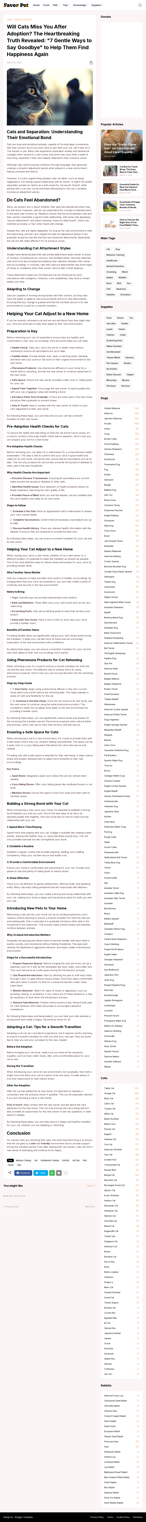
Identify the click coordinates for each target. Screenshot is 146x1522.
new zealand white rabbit (121, 1477)
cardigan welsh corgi (121, 776)
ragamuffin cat (121, 1231)
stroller (127, 363)
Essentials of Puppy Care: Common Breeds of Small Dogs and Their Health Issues (130, 205)
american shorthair (121, 1149)
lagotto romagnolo (121, 1000)
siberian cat (121, 1216)
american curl (121, 1246)
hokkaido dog (121, 806)
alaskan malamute (121, 551)
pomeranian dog (121, 464)
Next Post (89, 1206)
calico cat (121, 1103)
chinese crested (121, 781)
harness (129, 357)
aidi (121, 883)
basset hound (121, 673)
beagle (121, 485)
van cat (121, 1374)
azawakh (121, 903)
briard (121, 913)
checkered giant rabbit (121, 1401)
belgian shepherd (121, 684)
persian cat (121, 1129)
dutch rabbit (121, 1421)
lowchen (121, 1010)
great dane (121, 587)
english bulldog (121, 515)
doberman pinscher (121, 510)
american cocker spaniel (121, 709)
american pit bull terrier (121, 714)
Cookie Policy (123, 1517)
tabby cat (121, 1088)
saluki (121, 842)
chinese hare (121, 1411)
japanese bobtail (121, 1333)
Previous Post (11, 1206)
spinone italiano (121, 1056)
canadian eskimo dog (121, 929)
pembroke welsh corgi (121, 827)
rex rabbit (121, 1487)
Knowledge (79, 5)
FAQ (55, 5)
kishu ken (121, 990)
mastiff (121, 612)
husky (121, 428)
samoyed (121, 480)
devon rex (121, 1262)
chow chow (121, 531)
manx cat (121, 1287)
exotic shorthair (121, 1195)
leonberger (121, 1005)
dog (118, 249)
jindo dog (121, 980)
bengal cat (121, 1175)
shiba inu (121, 413)
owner (11, 1165)
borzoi (121, 770)
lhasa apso (121, 821)
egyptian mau (121, 1318)
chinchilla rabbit (121, 1406)
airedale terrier (121, 888)
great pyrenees (121, 694)
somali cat (121, 1297)
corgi (121, 434)
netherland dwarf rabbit (121, 1472)
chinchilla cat (121, 1221)
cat (35, 1160)
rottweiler (121, 546)
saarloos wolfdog (121, 1031)
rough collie (121, 837)
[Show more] (66, 1173)
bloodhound (121, 908)
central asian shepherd (121, 939)
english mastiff (121, 791)
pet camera (112, 363)
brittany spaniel (121, 918)
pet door (125, 386)
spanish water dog (121, 760)
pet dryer (111, 386)
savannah (121, 1353)
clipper (130, 374)
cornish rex (121, 1313)
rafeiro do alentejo (121, 1026)
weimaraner (121, 704)
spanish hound (121, 1051)
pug (121, 469)
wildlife (122, 277)
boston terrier (121, 689)
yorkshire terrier (121, 505)
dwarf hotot (121, 1426)
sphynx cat (121, 1190)
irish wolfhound (121, 969)
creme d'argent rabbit (121, 1416)
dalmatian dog (121, 628)
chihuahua (121, 454)
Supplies (96, 5)
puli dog (121, 832)
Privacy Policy (97, 1517)
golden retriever (121, 408)
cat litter (111, 323)
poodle (121, 423)
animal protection (115, 266)
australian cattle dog (121, 893)
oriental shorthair (121, 1292)
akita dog (121, 525)
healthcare (112, 260)
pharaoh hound (121, 1015)
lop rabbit (121, 1467)
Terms (110, 1517)
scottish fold (121, 1159)
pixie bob (121, 1348)
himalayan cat (121, 1211)
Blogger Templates (24, 1517)
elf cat (121, 1323)
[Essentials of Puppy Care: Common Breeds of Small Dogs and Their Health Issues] (110, 206)
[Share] (90, 62)
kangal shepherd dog (121, 985)
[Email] (59, 1173)
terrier (121, 867)
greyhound (121, 592)
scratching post (114, 340)
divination (125, 294)
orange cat (121, 1093)
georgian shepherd (121, 959)
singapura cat (121, 1241)
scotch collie (121, 847)
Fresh (46, 5)
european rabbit (121, 1431)
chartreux (121, 1277)
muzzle (125, 380)
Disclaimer (138, 1517)
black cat (121, 1098)
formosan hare (121, 1441)
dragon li (121, 1282)
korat (121, 1267)
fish (109, 289)
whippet (121, 735)
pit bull (121, 474)
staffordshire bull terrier (121, 857)
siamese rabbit (121, 1492)
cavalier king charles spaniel (121, 571)
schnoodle (121, 1036)
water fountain (114, 346)
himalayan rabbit (121, 1452)
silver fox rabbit (121, 1497)
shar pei (121, 663)
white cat (121, 1114)
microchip (111, 380)
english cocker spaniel (121, 786)
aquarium (121, 289)
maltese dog (121, 490)
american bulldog (121, 556)
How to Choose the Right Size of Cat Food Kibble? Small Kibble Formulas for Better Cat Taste (130, 222)
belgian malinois (121, 679)
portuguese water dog (121, 1021)
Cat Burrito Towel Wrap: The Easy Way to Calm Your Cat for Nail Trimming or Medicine (128, 169)
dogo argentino (121, 719)
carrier (121, 329)
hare (121, 1446)
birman (121, 1251)
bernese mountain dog (121, 566)
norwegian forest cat (121, 1185)
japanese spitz (121, 811)
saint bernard (121, 622)
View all (90, 1185)
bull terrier (121, 648)
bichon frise (121, 500)
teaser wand (113, 357)
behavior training (23, 19)
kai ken (121, 816)
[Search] (140, 5)
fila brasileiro (121, 755)
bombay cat (121, 1307)
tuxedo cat (121, 1108)
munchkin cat (121, 1180)
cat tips (76, 1160)
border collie (121, 439)
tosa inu (121, 765)
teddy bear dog (121, 862)
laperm (121, 1338)
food (109, 318)
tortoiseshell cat (121, 1165)
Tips (65, 5)
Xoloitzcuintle (121, 878)
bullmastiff (121, 924)
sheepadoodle (121, 852)
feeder (124, 323)
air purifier (112, 369)
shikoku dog (121, 1041)
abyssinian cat (121, 1205)
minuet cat (121, 1226)
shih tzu (121, 495)
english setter (121, 954)
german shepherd (121, 449)
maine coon (121, 1124)
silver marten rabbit (121, 1503)
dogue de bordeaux (121, 949)
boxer (121, 536)
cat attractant (113, 352)
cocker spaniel (121, 561)
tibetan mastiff (121, 699)
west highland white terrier (121, 602)
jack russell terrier (121, 541)
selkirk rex (121, 1359)
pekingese (121, 576)
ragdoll (121, 1134)
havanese (121, 964)
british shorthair (121, 1119)
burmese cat (121, 1256)
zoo (129, 283)
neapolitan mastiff (121, 730)
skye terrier (121, 1046)
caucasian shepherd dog (121, 750)
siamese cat (121, 1139)
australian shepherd (121, 607)
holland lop (121, 1457)
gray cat (121, 1154)
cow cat (121, 1144)
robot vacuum (114, 374)
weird (125, 272)
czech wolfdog (121, 944)
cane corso (121, 745)
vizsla (121, 873)
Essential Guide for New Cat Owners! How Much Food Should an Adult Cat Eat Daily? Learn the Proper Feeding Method (130, 187)
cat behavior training (50, 1160)
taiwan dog (121, 582)
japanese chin (121, 975)
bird (119, 283)
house (120, 318)
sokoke (121, 1364)
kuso (109, 283)
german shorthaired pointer (121, 796)
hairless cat (121, 1200)
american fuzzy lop (121, 1395)
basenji (121, 740)
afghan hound (121, 597)
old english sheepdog (121, 653)
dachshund (121, 459)
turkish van (121, 1236)
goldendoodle (121, 801)
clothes (110, 335)
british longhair (121, 1272)
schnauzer (121, 520)
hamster (111, 294)
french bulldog (121, 444)
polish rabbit (121, 1482)
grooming (111, 272)
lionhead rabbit (121, 1462)
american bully (121, 668)
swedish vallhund (121, 1061)
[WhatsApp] (52, 1173)
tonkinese (121, 1369)
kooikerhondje (121, 995)
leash (110, 329)
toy (131, 318)
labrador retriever (121, 418)
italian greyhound (121, 633)
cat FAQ (65, 1160)
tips (19, 1165)
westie (121, 1066)
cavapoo (121, 934)
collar (123, 335)
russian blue (121, 1170)
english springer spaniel (121, 724)
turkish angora (121, 1302)
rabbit (110, 277)
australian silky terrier (121, 898)
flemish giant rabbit (121, 1436)
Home (36, 5)
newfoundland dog (121, 617)
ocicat (121, 1343)
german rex (121, 1328)
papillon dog (121, 658)
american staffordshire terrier (121, 643)
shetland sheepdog (121, 638)
